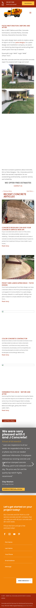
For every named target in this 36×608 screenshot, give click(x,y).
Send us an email (11, 4)
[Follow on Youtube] (14, 534)
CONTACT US (18, 186)
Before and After (16, 30)
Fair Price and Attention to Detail (16, 446)
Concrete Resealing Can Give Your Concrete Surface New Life (16, 228)
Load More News (9, 421)
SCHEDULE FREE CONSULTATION (12, 485)
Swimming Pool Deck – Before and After (16, 393)
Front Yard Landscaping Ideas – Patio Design (18, 284)
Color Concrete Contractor (14, 338)
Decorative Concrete (15, 35)
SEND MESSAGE (23, 581)
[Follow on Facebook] (5, 534)
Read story (5, 246)
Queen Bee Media (27, 605)
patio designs (20, 42)
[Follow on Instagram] (9, 534)
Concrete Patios (16, 33)
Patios (25, 35)
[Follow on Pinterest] (19, 534)
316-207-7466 (10, 2)
